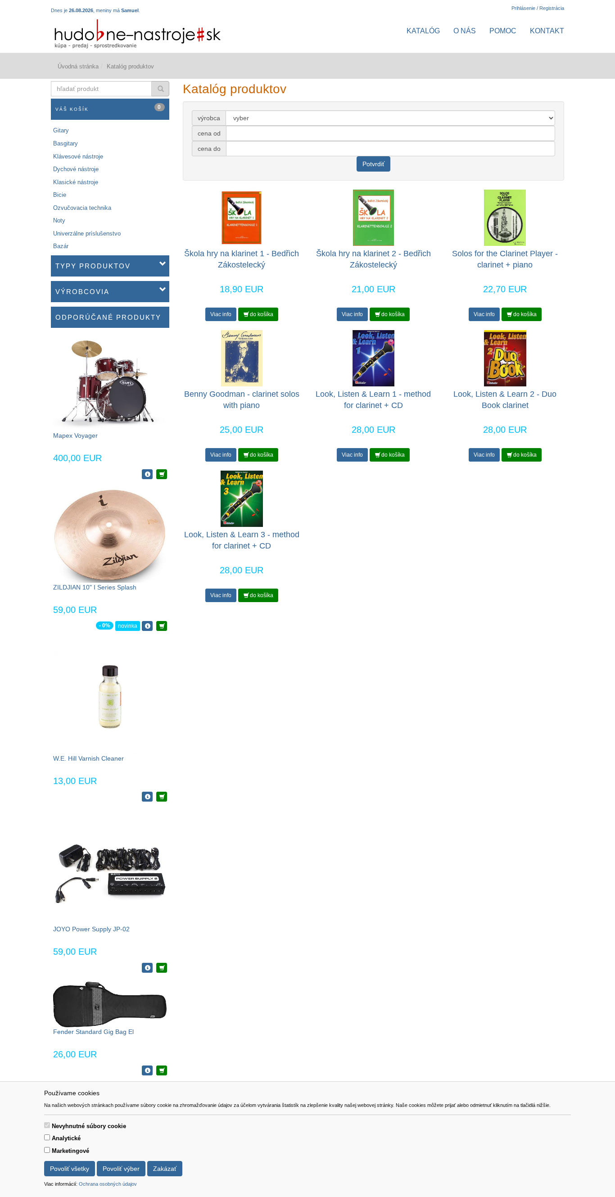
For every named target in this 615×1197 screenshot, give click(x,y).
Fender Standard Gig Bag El (93, 1031)
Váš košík (108, 108)
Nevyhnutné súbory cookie (89, 1126)
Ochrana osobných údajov (108, 1184)
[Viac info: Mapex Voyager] (147, 474)
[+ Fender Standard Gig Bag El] (161, 1070)
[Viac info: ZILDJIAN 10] (147, 626)
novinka (127, 626)
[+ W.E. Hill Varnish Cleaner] (161, 797)
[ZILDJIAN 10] (110, 534)
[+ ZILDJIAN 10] (161, 626)
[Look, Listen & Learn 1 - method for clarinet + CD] (373, 357)
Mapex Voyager (75, 435)
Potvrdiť (373, 164)
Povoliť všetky (69, 1168)
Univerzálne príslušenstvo (87, 233)
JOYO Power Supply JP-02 (91, 929)
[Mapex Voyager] (110, 383)
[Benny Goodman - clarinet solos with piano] (241, 357)
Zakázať (164, 1168)
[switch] (47, 1125)
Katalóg (423, 31)
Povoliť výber (121, 1168)
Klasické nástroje (75, 182)
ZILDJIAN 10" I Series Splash (94, 587)
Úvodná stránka (78, 66)
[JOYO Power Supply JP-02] (110, 867)
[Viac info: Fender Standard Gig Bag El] (147, 1070)
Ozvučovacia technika (82, 207)
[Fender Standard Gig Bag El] (110, 1004)
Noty (59, 220)
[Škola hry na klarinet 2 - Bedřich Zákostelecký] (373, 217)
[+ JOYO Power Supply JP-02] (161, 968)
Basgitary (65, 143)
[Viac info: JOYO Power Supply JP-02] (147, 968)
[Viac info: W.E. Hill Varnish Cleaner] (147, 797)
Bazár (60, 246)
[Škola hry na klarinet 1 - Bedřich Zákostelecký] (241, 217)
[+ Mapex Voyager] (161, 474)
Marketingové (70, 1150)
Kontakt (547, 31)
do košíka (261, 314)
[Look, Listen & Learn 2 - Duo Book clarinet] (505, 357)
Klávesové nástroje (78, 156)
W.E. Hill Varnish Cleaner (88, 758)
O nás (464, 31)
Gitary (61, 130)
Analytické (66, 1138)
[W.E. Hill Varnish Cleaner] (110, 696)
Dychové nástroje (76, 169)
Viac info (220, 314)
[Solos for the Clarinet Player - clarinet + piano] (505, 217)
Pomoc (502, 31)
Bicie (59, 194)
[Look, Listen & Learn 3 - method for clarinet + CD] (242, 498)
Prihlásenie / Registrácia (537, 8)
